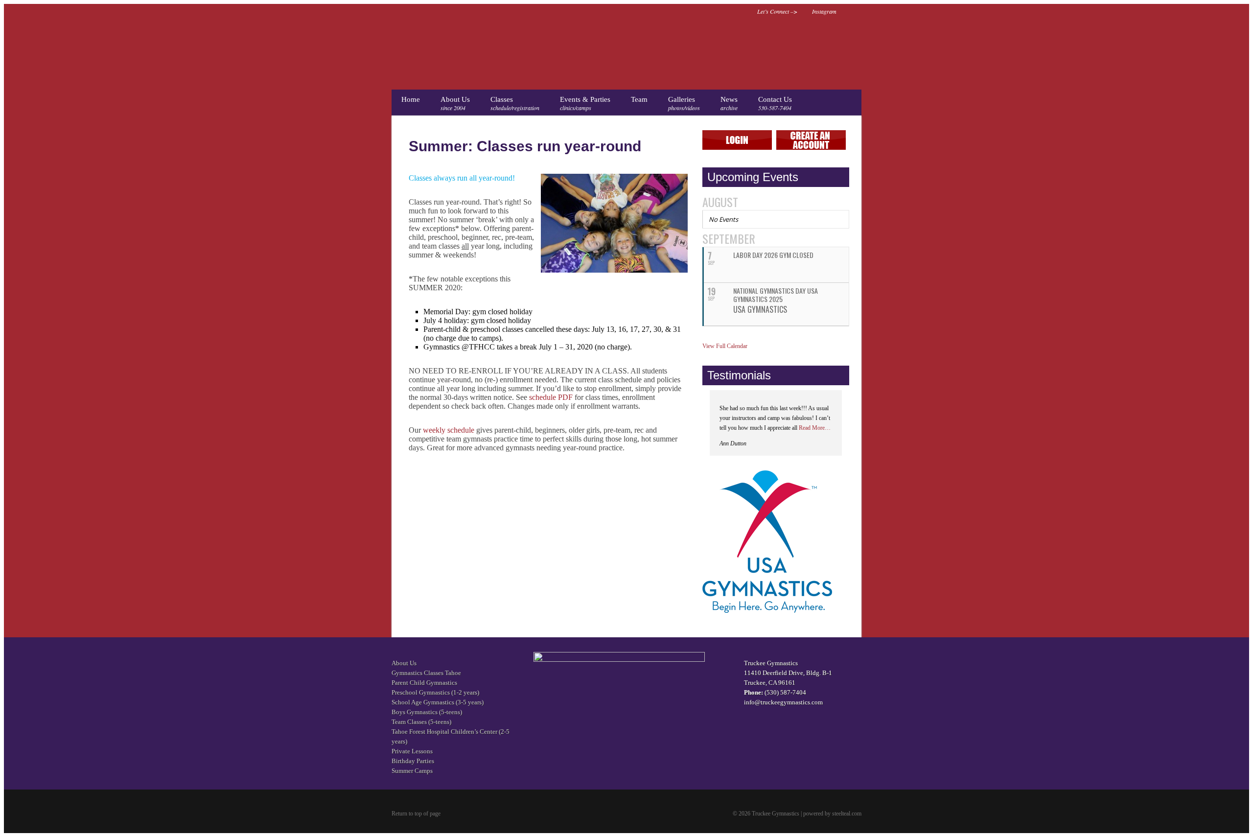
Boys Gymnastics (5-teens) (427, 712)
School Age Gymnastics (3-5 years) (438, 702)
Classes (514, 103)
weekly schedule (448, 430)
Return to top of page (416, 813)
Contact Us (775, 103)
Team (639, 99)
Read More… (815, 427)
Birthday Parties (413, 761)
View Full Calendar (724, 346)
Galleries (684, 103)
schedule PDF (551, 397)
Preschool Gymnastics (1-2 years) (435, 692)
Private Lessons (412, 751)
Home (410, 99)
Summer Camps (412, 770)
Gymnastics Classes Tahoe (426, 672)
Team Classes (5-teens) (421, 721)
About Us (455, 103)
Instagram (824, 11)
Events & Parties (585, 103)
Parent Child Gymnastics (424, 682)
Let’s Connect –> (777, 11)
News (729, 103)
